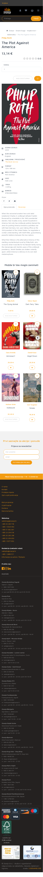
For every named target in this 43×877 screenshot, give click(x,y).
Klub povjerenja (7, 502)
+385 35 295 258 (8, 535)
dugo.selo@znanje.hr (10, 759)
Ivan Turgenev (32, 405)
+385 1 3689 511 (8, 554)
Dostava (5, 508)
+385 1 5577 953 (8, 541)
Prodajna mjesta (8, 492)
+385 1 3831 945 (8, 785)
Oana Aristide (10, 352)
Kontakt (4, 489)
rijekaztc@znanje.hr (10, 688)
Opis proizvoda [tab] (9, 207)
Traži (36, 18)
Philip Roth (10, 301)
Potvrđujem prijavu (21, 462)
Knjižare (5, 3)
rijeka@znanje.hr (9, 618)
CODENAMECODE (35, 868)
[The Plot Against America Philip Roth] (4, 201)
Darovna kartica (7, 511)
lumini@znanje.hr (9, 660)
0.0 (39, 58)
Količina (6, 65)
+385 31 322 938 (8, 728)
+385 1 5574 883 (8, 700)
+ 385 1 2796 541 (8, 799)
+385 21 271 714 (8, 643)
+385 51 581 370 (8, 686)
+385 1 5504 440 (8, 527)
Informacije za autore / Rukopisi (13, 557)
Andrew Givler (11, 404)
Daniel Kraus (32, 352)
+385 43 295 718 (8, 524)
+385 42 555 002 (8, 657)
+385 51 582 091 (8, 530)
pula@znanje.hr (9, 603)
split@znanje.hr (9, 646)
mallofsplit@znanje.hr (11, 773)
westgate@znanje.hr (10, 716)
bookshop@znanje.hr (11, 589)
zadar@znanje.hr (9, 674)
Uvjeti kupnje (6, 505)
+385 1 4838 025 (8, 756)
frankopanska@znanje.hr (12, 702)
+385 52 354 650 (8, 538)
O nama (4, 487)
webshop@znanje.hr (9, 521)
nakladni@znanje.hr (9, 551)
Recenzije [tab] (22, 207)
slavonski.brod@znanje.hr (12, 632)
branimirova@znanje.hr (11, 801)
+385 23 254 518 (8, 532)
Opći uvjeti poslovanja (10, 495)
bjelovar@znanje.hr (10, 745)
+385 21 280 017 (8, 770)
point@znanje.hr (9, 787)
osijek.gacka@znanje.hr (11, 731)
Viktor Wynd (32, 301)
